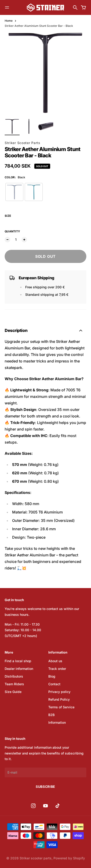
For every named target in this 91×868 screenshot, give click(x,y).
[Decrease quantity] (7, 239)
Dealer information (19, 669)
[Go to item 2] (28, 126)
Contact (54, 684)
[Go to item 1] (12, 126)
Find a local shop (18, 661)
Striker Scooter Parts (22, 143)
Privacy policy (59, 692)
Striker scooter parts (36, 858)
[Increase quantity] (24, 239)
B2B (51, 715)
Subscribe (45, 787)
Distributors (14, 676)
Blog (51, 676)
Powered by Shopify (69, 858)
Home (9, 20)
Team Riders (14, 684)
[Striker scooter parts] (45, 7)
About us (55, 661)
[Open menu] (7, 7)
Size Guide (13, 692)
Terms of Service (61, 707)
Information (57, 722)
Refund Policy (59, 699)
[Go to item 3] (45, 126)
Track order (57, 669)
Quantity (12, 231)
